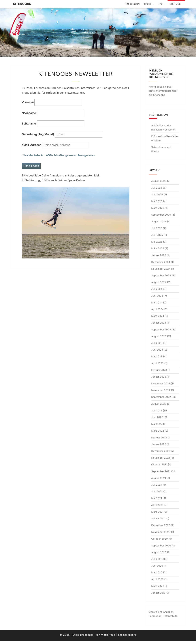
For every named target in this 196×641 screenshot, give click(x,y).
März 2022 (157, 430)
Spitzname (29, 123)
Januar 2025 (158, 255)
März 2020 (157, 586)
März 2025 (157, 248)
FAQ (160, 4)
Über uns (175, 4)
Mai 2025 (156, 241)
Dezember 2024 (160, 262)
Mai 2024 (156, 302)
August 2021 (158, 478)
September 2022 (161, 396)
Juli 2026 (156, 187)
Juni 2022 (157, 417)
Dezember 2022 (160, 383)
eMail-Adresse (32, 145)
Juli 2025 (156, 228)
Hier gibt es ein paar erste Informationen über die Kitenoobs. (163, 90)
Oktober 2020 (159, 538)
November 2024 (160, 268)
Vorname (28, 102)
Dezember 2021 (160, 450)
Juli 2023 (156, 342)
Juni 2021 (156, 491)
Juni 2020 (157, 565)
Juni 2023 (157, 349)
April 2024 (157, 309)
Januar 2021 (158, 518)
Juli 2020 (156, 558)
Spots (147, 4)
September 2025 (161, 214)
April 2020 (157, 579)
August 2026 (158, 180)
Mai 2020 (156, 572)
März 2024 (157, 315)
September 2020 (161, 545)
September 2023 (161, 329)
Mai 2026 (156, 201)
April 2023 (157, 363)
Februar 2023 (159, 370)
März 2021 (157, 511)
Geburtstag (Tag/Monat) (38, 134)
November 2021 (160, 457)
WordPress (108, 634)
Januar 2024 (158, 322)
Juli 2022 (156, 410)
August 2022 (158, 403)
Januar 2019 (158, 592)
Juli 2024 (156, 288)
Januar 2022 (158, 444)
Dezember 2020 (160, 525)
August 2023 (158, 336)
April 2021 (157, 504)
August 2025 (158, 221)
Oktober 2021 (159, 464)
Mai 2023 (156, 356)
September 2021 (160, 471)
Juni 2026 (157, 194)
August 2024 (158, 282)
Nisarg (132, 634)
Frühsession (132, 4)
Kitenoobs (22, 4)
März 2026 (157, 207)
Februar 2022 (159, 437)
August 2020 (158, 552)
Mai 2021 (156, 498)
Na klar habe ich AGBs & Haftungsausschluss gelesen (59, 155)
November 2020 (160, 531)
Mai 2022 (156, 423)
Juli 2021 (156, 484)
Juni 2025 (157, 234)
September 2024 (161, 275)
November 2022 (160, 390)
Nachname (29, 113)
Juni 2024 (157, 295)
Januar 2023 (158, 376)
